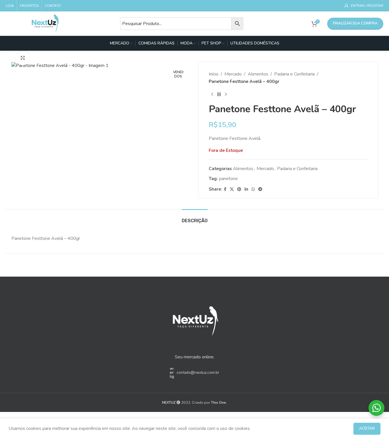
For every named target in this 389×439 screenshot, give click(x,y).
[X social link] (232, 189)
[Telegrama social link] (260, 189)
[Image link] (194, 319)
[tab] (195, 217)
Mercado (233, 74)
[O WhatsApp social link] (253, 189)
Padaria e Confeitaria (294, 74)
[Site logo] (45, 23)
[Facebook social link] (225, 189)
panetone (228, 178)
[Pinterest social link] (239, 189)
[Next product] (225, 94)
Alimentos (258, 74)
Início (213, 74)
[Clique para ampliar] (23, 58)
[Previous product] (212, 94)
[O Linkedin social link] (246, 189)
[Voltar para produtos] (219, 94)
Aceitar (367, 428)
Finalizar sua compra (355, 23)
